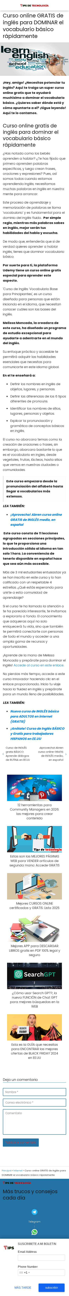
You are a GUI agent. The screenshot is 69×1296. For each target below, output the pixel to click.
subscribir (51, 1287)
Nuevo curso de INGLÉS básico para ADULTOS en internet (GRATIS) (34, 716)
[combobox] (24, 1272)
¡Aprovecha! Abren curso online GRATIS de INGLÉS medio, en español (36, 519)
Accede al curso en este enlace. (38, 665)
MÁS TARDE (23, 1287)
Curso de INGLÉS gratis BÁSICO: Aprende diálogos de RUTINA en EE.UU (18, 754)
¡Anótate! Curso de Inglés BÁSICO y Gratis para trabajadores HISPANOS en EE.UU (37, 733)
